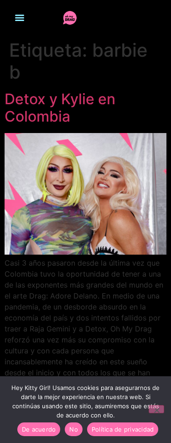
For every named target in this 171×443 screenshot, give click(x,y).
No (73, 429)
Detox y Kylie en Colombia (60, 107)
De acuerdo (39, 429)
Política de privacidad (123, 429)
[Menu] (19, 18)
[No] (156, 409)
